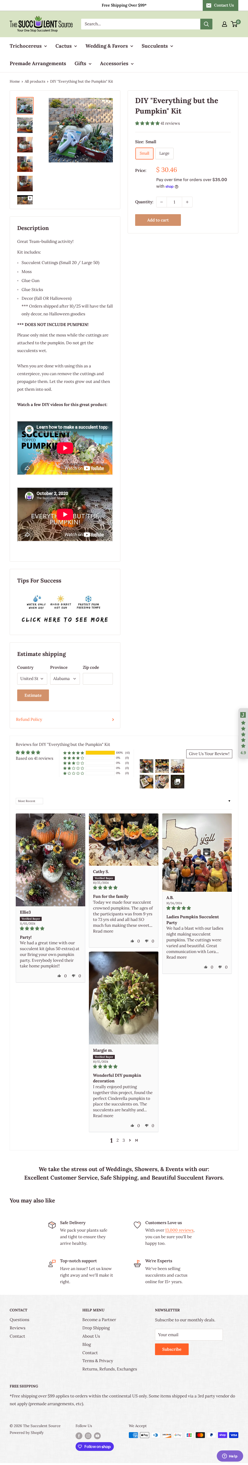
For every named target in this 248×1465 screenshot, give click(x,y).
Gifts (80, 63)
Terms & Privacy (97, 1360)
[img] (50, 929)
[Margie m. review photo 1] (123, 998)
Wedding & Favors (106, 46)
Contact (17, 1336)
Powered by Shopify (27, 1432)
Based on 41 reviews (34, 758)
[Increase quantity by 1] (187, 202)
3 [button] (124, 1140)
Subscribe (171, 1349)
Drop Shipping (96, 1328)
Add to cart (158, 220)
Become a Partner (99, 1319)
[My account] (224, 24)
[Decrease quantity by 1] (161, 202)
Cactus (63, 46)
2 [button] (117, 1140)
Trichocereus (26, 46)
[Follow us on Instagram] (88, 1435)
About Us (91, 1336)
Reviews (17, 1328)
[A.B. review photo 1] (197, 852)
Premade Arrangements (38, 63)
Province (59, 667)
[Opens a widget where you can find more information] (230, 1456)
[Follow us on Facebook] (79, 1435)
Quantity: (144, 201)
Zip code (91, 667)
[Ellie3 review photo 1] (50, 859)
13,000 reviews (179, 1230)
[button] (148, 123)
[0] (234, 24)
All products (35, 81)
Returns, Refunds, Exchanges (109, 1369)
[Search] (206, 24)
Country (25, 667)
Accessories (114, 63)
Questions (19, 1319)
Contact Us (224, 5)
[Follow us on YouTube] (97, 1435)
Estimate (33, 695)
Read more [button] (103, 931)
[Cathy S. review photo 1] (123, 839)
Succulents (155, 46)
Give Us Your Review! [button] (209, 753)
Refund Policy (29, 719)
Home (15, 81)
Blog (86, 1344)
